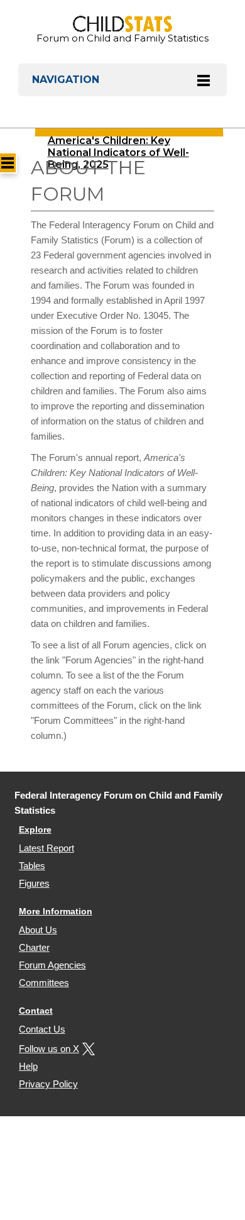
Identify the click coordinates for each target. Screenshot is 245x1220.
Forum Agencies (52, 965)
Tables (32, 865)
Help (28, 1066)
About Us (38, 929)
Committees (44, 982)
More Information (55, 911)
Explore (35, 829)
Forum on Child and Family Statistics (122, 38)
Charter (34, 947)
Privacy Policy (48, 1084)
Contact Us (42, 1029)
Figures (34, 883)
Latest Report (46, 848)
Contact (36, 1011)
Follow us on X (49, 1048)
